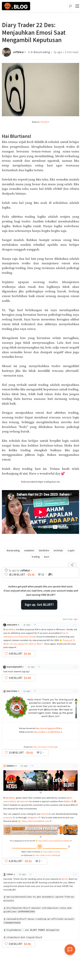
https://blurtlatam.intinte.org (44, 747)
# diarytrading (40, 52)
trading (36, 556)
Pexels (43, 122)
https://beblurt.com (50, 852)
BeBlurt (67, 801)
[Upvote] (6, 574)
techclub (58, 550)
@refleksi (10, 629)
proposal (8, 817)
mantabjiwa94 (14, 666)
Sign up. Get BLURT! (39, 604)
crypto (71, 550)
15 (42, 574)
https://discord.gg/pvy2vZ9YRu (48, 728)
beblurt (11, 765)
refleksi (18, 52)
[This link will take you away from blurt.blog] (40, 846)
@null (65, 878)
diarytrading (13, 550)
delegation (32, 817)
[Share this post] (72, 564)
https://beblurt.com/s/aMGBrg (46, 855)
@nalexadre (23, 801)
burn (46, 556)
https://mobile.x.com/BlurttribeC (47, 732)
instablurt (29, 550)
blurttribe (44, 550)
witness (44, 813)
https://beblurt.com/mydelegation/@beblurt (54, 841)
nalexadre (12, 624)
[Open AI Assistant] (70, 949)
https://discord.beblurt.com (35, 821)
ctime (10, 874)
